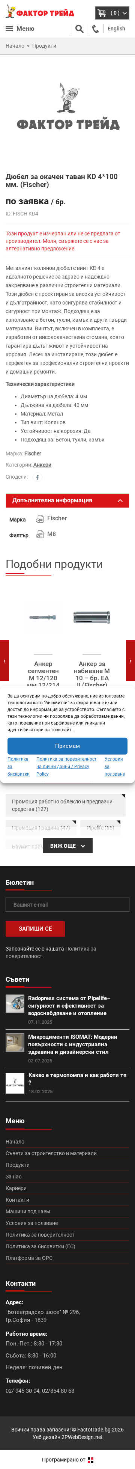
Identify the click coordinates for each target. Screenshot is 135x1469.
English (116, 29)
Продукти (18, 1165)
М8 (51, 534)
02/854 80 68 (58, 1391)
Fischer (32, 453)
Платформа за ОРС (29, 1258)
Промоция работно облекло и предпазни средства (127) (62, 805)
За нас (13, 1177)
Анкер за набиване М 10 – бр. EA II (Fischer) (92, 674)
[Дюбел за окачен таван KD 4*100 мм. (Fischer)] (67, 113)
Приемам (67, 746)
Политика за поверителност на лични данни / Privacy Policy (66, 766)
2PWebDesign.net (82, 1437)
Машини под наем (28, 1211)
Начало (15, 1142)
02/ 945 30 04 (22, 1391)
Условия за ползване (32, 1223)
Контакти (17, 1200)
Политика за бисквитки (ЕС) (40, 1246)
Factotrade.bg (94, 1430)
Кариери (16, 1188)
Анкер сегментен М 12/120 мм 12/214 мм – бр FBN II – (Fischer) (43, 685)
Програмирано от (64, 1460)
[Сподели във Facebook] (37, 477)
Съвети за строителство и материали (51, 1153)
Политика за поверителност (40, 1235)
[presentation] (4, 660)
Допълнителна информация (52, 500)
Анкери (42, 465)
